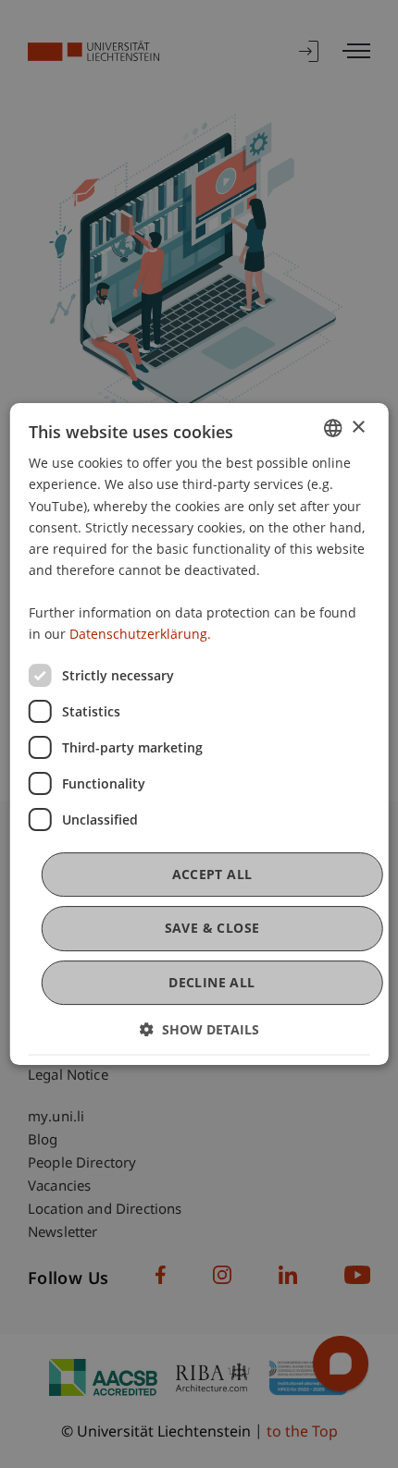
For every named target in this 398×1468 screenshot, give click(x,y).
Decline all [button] (211, 982)
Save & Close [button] (212, 928)
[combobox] (332, 428)
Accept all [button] (212, 874)
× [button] (358, 427)
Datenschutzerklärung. (140, 633)
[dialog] (199, 734)
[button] (199, 1029)
